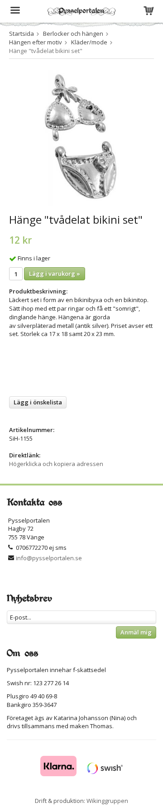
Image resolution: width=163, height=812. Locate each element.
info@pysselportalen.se (49, 558)
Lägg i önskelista (38, 402)
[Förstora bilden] (81, 137)
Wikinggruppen (107, 801)
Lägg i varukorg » (54, 273)
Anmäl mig (136, 632)
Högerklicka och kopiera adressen (56, 464)
